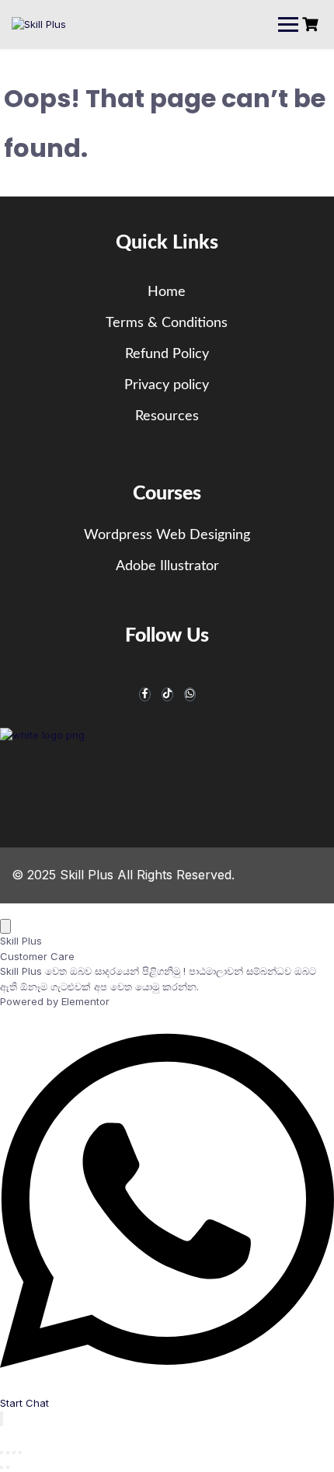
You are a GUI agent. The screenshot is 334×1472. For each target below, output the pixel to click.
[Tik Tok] (167, 694)
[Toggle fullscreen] (7, 1452)
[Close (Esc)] (20, 1452)
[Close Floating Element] (5, 926)
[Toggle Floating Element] (1, 1418)
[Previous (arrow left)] (1, 1467)
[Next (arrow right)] (7, 1467)
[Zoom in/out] (1, 1452)
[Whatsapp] (190, 694)
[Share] (14, 1452)
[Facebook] (145, 694)
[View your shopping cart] (312, 24)
